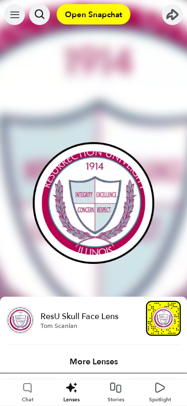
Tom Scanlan (59, 326)
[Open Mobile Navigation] (14, 14)
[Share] (172, 14)
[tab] (93, 362)
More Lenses (94, 361)
